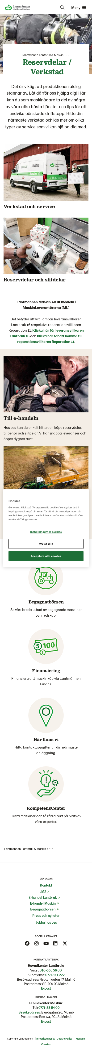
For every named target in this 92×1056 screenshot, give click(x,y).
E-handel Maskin (43, 903)
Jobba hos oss (46, 922)
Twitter (64, 943)
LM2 (42, 891)
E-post (46, 988)
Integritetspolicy (45, 1038)
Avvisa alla (46, 543)
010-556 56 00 (51, 970)
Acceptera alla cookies (46, 555)
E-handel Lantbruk (43, 897)
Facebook (27, 943)
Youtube (46, 943)
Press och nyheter (46, 915)
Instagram (36, 943)
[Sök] (62, 7)
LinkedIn (55, 943)
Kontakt (46, 885)
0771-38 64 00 (49, 1007)
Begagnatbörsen (42, 909)
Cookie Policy (65, 1038)
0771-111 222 (55, 975)
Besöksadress (29, 1012)
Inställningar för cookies (46, 532)
